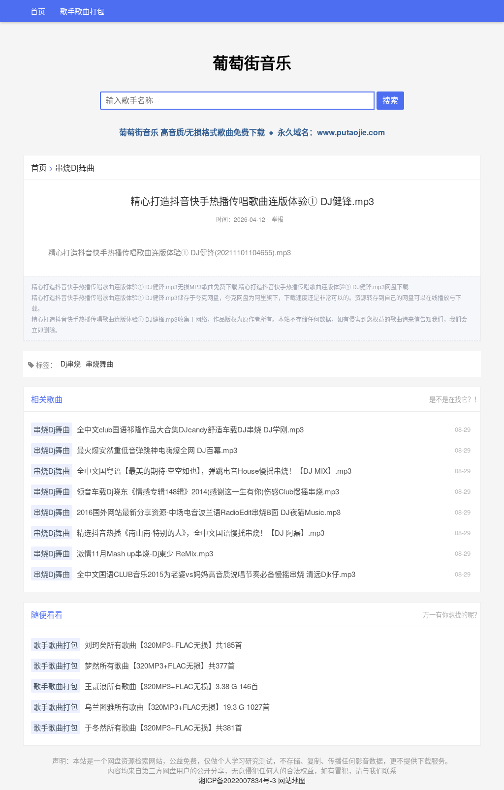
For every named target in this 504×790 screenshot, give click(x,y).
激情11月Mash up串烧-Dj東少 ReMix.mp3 (145, 553)
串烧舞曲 (99, 363)
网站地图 (292, 780)
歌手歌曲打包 (82, 11)
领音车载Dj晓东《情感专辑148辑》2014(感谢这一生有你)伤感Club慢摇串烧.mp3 (208, 491)
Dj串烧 (71, 363)
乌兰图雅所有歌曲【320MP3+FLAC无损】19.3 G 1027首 (177, 706)
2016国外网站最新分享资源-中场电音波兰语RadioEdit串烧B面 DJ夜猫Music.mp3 (209, 512)
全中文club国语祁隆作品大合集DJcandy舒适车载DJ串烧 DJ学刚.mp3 (190, 429)
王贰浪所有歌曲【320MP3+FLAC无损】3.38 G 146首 (171, 686)
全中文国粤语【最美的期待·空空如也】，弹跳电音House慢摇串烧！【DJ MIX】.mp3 (214, 470)
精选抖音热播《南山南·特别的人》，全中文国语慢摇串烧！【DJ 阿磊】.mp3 (200, 532)
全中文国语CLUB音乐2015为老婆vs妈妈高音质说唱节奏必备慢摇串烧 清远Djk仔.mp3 (216, 574)
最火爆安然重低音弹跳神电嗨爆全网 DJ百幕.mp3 (157, 450)
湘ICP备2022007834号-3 (237, 780)
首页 (38, 11)
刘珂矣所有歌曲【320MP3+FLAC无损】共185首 (163, 644)
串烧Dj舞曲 (74, 167)
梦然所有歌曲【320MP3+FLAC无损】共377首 (160, 665)
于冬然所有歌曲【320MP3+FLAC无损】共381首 (163, 727)
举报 (278, 219)
